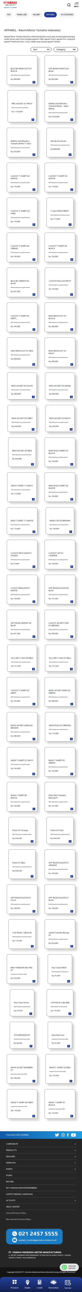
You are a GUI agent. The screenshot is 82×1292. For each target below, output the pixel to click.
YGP (9, 14)
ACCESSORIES (67, 14)
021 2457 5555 (38, 1233)
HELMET (36, 14)
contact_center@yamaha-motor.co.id (37, 1240)
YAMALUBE (22, 14)
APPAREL (50, 14)
